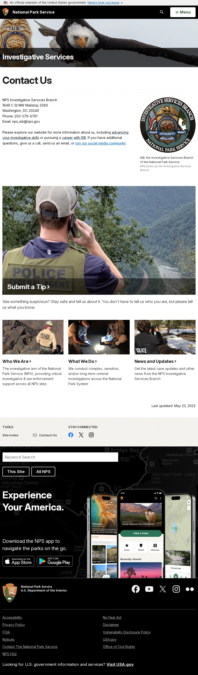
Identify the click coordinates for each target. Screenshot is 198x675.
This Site (16, 471)
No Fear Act (112, 617)
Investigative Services (37, 56)
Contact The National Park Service (29, 647)
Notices (8, 639)
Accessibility (12, 617)
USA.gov (110, 639)
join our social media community (100, 143)
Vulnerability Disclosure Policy (127, 632)
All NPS (43, 471)
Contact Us (47, 435)
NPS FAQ (9, 654)
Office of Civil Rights (119, 647)
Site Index (10, 435)
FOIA (6, 632)
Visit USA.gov (120, 664)
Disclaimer (111, 625)
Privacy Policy (13, 625)
